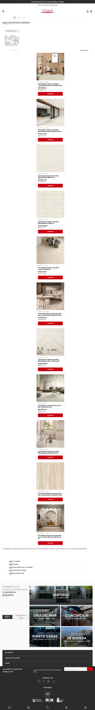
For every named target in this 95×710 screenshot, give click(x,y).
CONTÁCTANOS (14, 564)
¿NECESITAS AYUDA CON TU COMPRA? (21, 567)
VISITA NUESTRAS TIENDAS (17, 570)
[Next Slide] (72, 1)
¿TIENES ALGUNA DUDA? (16, 573)
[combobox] (47, 18)
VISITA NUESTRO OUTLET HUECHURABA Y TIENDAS (47, 2)
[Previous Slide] (23, 1)
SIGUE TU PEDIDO (14, 561)
